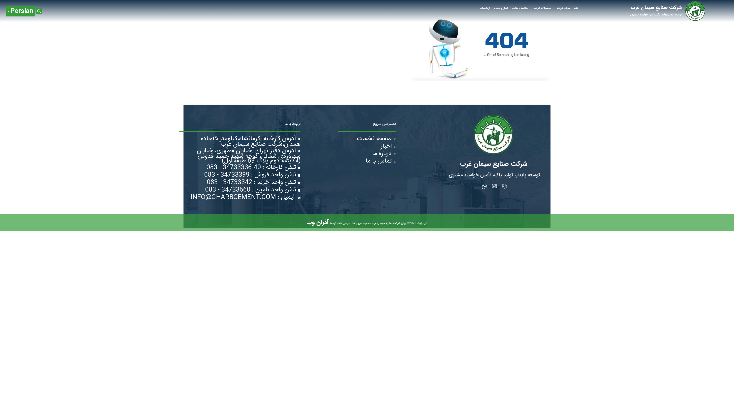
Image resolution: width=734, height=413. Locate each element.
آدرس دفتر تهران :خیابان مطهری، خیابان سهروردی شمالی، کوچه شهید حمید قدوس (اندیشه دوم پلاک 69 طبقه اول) (248, 156)
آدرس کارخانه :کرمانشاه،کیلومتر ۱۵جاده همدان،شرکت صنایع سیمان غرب (250, 142)
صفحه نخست (374, 139)
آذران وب (317, 223)
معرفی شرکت (563, 8)
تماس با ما (379, 161)
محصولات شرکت (542, 8)
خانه (576, 8)
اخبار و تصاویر (501, 8)
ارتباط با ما (485, 8)
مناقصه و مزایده (520, 8)
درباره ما (382, 154)
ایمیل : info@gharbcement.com (243, 198)
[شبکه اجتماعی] (504, 186)
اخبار (386, 147)
